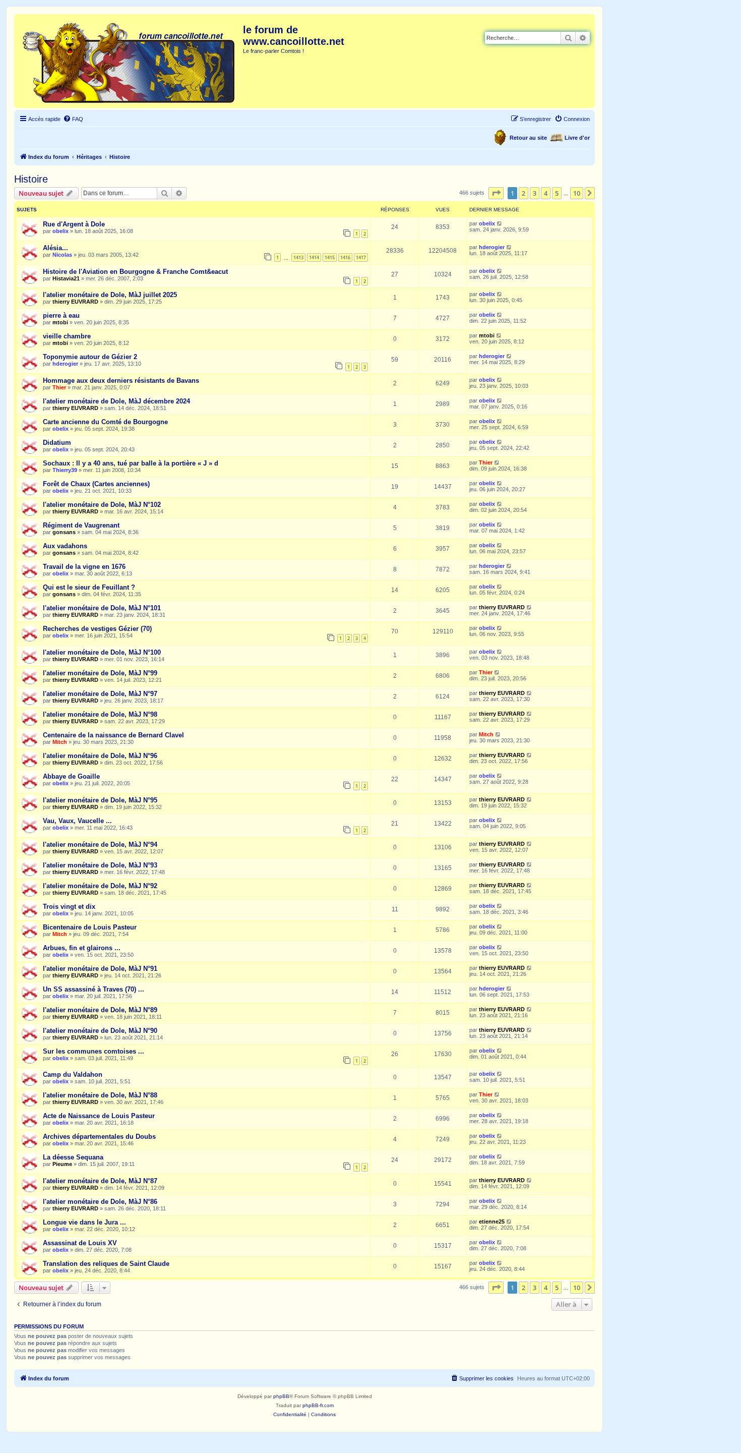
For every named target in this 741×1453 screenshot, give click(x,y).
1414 (314, 257)
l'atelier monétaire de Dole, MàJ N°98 (100, 714)
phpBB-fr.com (318, 1405)
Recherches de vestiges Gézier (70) (97, 628)
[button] (496, 193)
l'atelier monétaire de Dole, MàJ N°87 (100, 1181)
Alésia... (55, 248)
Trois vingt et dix (69, 906)
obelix (60, 231)
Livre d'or (577, 138)
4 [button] (545, 193)
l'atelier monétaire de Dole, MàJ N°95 (100, 800)
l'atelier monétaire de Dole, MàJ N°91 (100, 968)
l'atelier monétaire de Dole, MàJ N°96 (100, 756)
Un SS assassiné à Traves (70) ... (93, 989)
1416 (345, 257)
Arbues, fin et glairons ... (81, 948)
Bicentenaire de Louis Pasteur (90, 927)
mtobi (60, 322)
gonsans (64, 532)
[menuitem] (73, 119)
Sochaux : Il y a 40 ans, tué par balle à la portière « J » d (130, 463)
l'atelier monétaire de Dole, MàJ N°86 (100, 1201)
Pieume (62, 1164)
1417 (361, 257)
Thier (59, 387)
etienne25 (492, 1221)
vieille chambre (67, 336)
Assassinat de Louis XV (80, 1243)
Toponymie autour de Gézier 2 (90, 357)
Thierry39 (64, 470)
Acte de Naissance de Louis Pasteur (99, 1116)
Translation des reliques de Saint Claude (106, 1263)
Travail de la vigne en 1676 (84, 566)
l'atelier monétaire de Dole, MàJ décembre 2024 (116, 401)
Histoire (31, 179)
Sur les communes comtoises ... (93, 1051)
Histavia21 (66, 278)
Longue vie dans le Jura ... (84, 1222)
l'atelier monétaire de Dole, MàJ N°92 (100, 886)
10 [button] (576, 193)
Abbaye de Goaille (71, 776)
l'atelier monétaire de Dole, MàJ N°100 (102, 652)
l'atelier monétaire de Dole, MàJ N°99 (100, 673)
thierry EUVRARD (75, 302)
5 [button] (557, 193)
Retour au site (528, 138)
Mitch (59, 742)
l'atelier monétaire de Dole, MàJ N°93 (100, 865)
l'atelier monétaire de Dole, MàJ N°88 (100, 1095)
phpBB (281, 1396)
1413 (298, 257)
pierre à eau (61, 315)
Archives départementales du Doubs (99, 1136)
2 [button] (523, 193)
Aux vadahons (65, 546)
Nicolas (62, 255)
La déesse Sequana (73, 1157)
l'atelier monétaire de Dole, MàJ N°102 (102, 504)
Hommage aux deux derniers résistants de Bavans (121, 380)
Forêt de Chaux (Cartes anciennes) (96, 484)
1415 (330, 257)
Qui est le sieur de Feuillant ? (89, 587)
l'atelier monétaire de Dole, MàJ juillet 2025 (110, 295)
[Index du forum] (130, 61)
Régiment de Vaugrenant (81, 525)
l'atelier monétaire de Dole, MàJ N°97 (100, 694)
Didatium (57, 442)
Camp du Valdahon (72, 1074)
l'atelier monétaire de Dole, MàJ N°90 (100, 1030)
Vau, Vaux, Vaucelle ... (77, 821)
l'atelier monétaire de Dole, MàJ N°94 (100, 844)
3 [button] (534, 193)
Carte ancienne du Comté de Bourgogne (105, 422)
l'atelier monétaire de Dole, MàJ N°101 (102, 608)
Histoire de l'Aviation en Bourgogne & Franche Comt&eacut (135, 271)
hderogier (492, 247)
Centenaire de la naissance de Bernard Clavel (113, 735)
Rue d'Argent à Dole (74, 224)
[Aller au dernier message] (500, 223)
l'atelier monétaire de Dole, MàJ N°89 (100, 1010)
